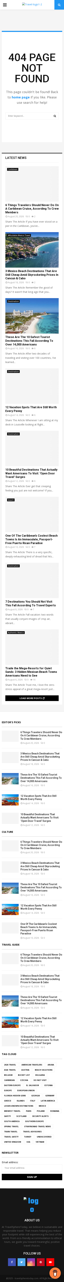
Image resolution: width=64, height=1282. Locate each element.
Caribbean (12, 169)
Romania (54, 1111)
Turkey (27, 1137)
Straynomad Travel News (37, 1126)
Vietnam (40, 1142)
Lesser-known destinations (18, 1106)
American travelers (32, 1065)
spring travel (11, 1126)
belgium (8, 1075)
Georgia (35, 1095)
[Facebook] (12, 1262)
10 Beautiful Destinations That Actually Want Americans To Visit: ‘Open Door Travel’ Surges (31, 473)
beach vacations (43, 1070)
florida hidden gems (15, 1095)
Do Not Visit (40, 1080)
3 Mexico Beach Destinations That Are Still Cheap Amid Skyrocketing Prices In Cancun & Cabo (31, 274)
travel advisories (32, 1131)
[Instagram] (31, 1262)
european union (25, 1090)
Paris (28, 1111)
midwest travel (12, 1111)
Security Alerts (40, 1116)
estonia (48, 1085)
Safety (7, 1116)
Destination (13, 301)
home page (21, 97)
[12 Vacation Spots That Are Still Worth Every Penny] (32, 386)
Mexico (42, 1106)
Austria (25, 1070)
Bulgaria (40, 1075)
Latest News (15, 158)
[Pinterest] (41, 1262)
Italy (32, 1101)
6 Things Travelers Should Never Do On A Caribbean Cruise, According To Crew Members (32, 208)
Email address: (10, 1162)
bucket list (24, 1075)
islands (21, 1101)
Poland (41, 1111)
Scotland (21, 1116)
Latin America (48, 1101)
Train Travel (10, 1131)
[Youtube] (50, 1262)
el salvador (32, 1085)
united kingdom (12, 1142)
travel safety (11, 1137)
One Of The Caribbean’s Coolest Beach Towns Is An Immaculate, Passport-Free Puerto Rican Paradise (31, 539)
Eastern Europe (12, 1085)
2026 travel (10, 1065)
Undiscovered (44, 1137)
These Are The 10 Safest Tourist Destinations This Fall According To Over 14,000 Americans (29, 340)
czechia (24, 1080)
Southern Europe (34, 1121)
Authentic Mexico (16, 632)
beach (11, 500)
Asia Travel (10, 1070)
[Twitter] (21, 1262)
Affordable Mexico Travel (19, 235)
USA (28, 1142)
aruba (51, 1065)
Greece (7, 1101)
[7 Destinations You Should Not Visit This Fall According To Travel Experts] (32, 580)
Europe (8, 1090)
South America (12, 1121)
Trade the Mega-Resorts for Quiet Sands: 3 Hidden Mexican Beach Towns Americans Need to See (31, 672)
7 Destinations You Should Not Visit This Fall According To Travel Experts (30, 603)
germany (49, 1095)
